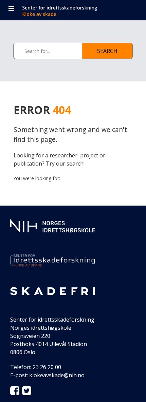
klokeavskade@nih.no (57, 375)
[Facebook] (14, 390)
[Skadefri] (52, 290)
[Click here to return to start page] (79, 9)
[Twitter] (26, 390)
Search (107, 51)
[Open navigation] (11, 9)
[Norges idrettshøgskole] (52, 225)
